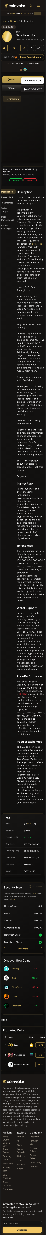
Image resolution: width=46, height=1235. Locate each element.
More (13, 899)
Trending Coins (7, 1158)
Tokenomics (7, 202)
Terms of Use (34, 1142)
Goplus (35, 893)
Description (7, 191)
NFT (18, 1140)
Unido (14, 996)
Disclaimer (35, 1136)
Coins (13, 21)
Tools (19, 1160)
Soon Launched (7, 1183)
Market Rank (7, 197)
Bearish (30, 180)
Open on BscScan (16, 63)
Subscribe (22, 1229)
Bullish (16, 180)
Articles (20, 1136)
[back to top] (38, 1229)
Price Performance (7, 218)
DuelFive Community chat (25, 1064)
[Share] (38, 48)
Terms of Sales (34, 1157)
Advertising (35, 1162)
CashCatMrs (19, 1055)
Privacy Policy (33, 1149)
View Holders (34, 63)
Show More (23, 948)
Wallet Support (5, 210)
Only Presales (7, 1176)
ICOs (19, 1144)
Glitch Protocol (18, 987)
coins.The (37, 243)
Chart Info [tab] (14, 98)
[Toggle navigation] (38, 6)
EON (16, 1045)
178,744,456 (25, 13)
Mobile (20, 1168)
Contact (34, 1166)
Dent (14, 978)
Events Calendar (21, 1150)
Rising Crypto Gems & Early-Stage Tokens (6, 1144)
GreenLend (16, 1005)
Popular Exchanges (6, 227)
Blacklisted (8, 1189)
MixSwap (15, 968)
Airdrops (21, 1156)
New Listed (8, 1163)
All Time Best (6, 1169)
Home (4, 21)
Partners (21, 1164)
